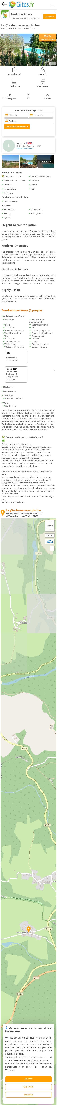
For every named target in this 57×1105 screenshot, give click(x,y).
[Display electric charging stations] (50, 541)
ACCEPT (28, 1079)
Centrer (50, 535)
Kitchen (7, 387)
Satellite (50, 529)
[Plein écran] (52, 548)
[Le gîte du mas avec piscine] (28, 65)
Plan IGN (49, 525)
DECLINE (28, 1094)
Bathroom (8, 391)
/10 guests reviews (47, 37)
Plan (50, 522)
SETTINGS (28, 1086)
